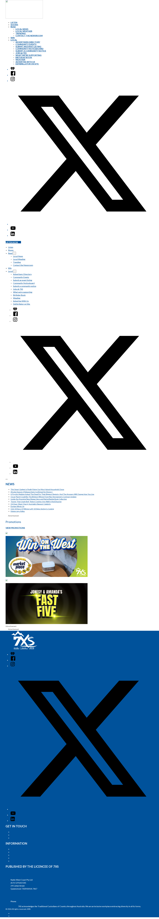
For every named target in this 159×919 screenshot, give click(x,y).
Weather (20, 59)
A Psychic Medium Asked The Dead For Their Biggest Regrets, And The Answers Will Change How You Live (52, 494)
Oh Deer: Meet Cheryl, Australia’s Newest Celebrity (31, 504)
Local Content (16, 861)
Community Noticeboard (29, 48)
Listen (14, 22)
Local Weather (24, 31)
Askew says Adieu (18, 511)
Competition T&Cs (19, 852)
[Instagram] (13, 81)
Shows (14, 24)
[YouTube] (13, 230)
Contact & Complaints (20, 838)
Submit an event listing (28, 46)
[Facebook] (13, 75)
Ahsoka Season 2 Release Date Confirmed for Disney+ (32, 492)
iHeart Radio (15, 916)
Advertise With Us (25, 62)
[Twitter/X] (82, 224)
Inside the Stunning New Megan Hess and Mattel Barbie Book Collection (39, 499)
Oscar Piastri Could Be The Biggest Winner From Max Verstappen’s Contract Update (43, 497)
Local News (22, 29)
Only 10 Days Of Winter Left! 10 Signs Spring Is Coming (32, 509)
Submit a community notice (31, 51)
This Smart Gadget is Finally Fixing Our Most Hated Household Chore (37, 489)
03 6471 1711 (23, 901)
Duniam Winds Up (17, 506)
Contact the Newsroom (29, 35)
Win (13, 37)
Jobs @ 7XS (21, 53)
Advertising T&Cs (18, 855)
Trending (21, 33)
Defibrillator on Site (27, 64)
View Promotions (15, 528)
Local (14, 40)
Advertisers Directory (28, 42)
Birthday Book (24, 57)
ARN (12, 913)
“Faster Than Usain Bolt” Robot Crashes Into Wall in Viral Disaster (36, 501)
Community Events (26, 44)
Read (13, 27)
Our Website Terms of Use (22, 858)
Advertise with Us (18, 832)
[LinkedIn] (13, 235)
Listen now (12, 242)
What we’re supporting (28, 55)
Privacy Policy (17, 849)
